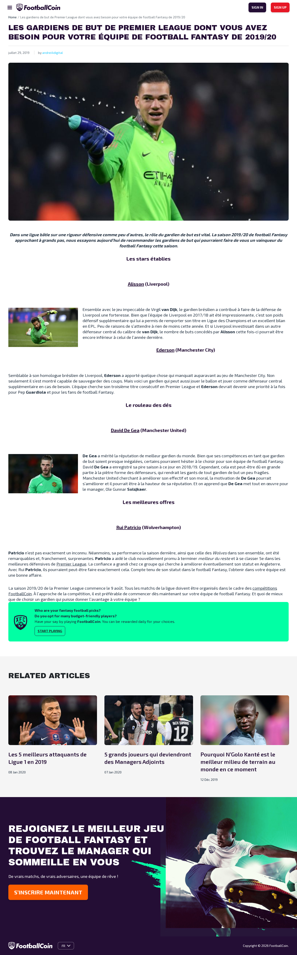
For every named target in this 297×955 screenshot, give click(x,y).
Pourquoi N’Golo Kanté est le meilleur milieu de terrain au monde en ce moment (237, 761)
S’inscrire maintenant (48, 892)
